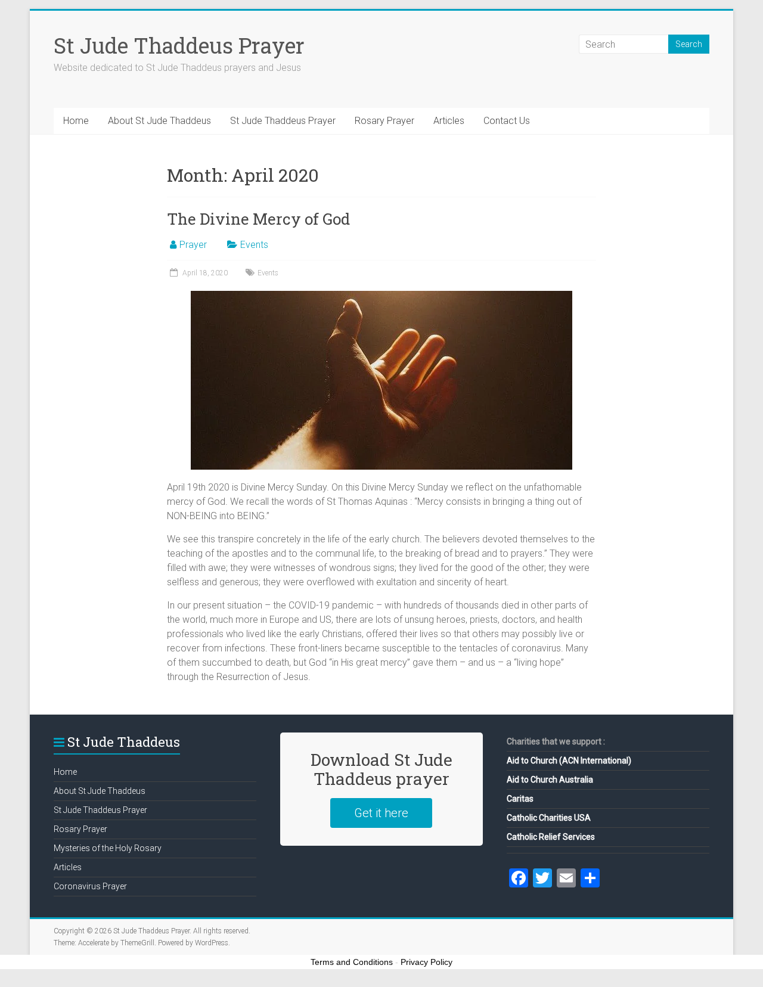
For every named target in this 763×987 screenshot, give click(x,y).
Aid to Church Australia (550, 779)
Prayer (193, 244)
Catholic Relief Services (551, 837)
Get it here (381, 813)
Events (254, 244)
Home (76, 120)
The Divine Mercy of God (258, 219)
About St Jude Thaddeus (159, 120)
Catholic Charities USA (549, 817)
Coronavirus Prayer (90, 886)
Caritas (520, 798)
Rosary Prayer (384, 120)
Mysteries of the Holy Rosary (108, 848)
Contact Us (506, 120)
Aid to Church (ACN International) (569, 760)
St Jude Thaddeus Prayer (179, 45)
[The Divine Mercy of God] (381, 296)
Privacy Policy (426, 962)
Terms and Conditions (352, 962)
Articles (448, 120)
